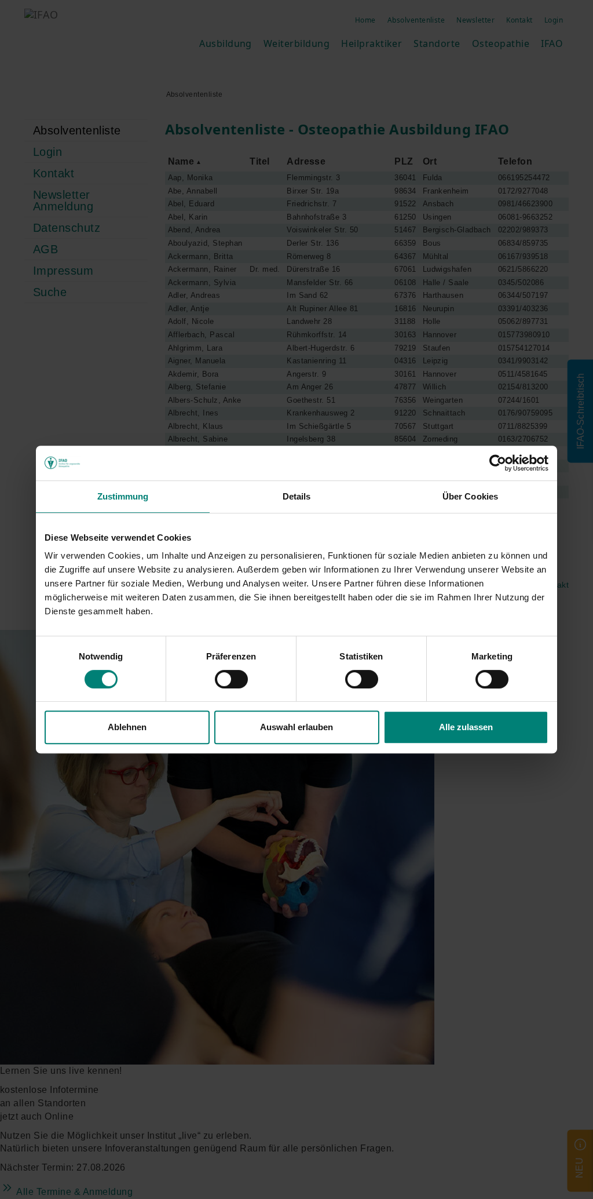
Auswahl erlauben (296, 727)
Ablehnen (127, 727)
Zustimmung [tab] (123, 496)
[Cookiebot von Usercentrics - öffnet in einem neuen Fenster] (497, 463)
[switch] (231, 679)
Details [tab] (297, 496)
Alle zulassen (466, 727)
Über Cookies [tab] (470, 496)
